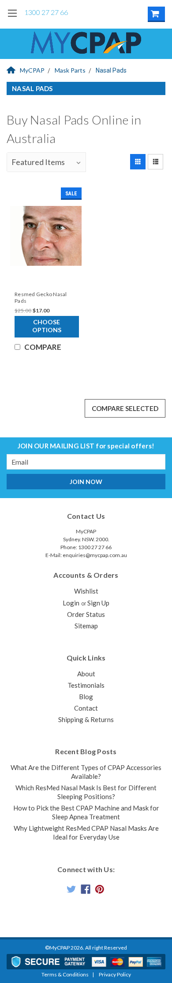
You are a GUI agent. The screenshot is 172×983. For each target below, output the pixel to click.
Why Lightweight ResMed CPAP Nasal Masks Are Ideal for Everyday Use (86, 832)
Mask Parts (70, 70)
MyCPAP (32, 70)
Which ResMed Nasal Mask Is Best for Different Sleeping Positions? (86, 792)
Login (71, 603)
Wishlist (86, 591)
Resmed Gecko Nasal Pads (41, 297)
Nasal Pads (111, 70)
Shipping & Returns (86, 719)
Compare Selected (125, 408)
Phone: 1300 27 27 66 (86, 547)
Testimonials (86, 685)
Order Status (86, 614)
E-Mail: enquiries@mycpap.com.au (86, 555)
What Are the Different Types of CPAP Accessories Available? (86, 771)
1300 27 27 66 (46, 12)
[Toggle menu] (12, 19)
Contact (86, 708)
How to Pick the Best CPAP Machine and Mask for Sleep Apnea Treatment (86, 812)
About (86, 674)
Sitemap (86, 626)
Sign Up (98, 603)
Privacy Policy (115, 974)
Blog (86, 697)
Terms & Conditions (65, 974)
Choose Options (46, 326)
